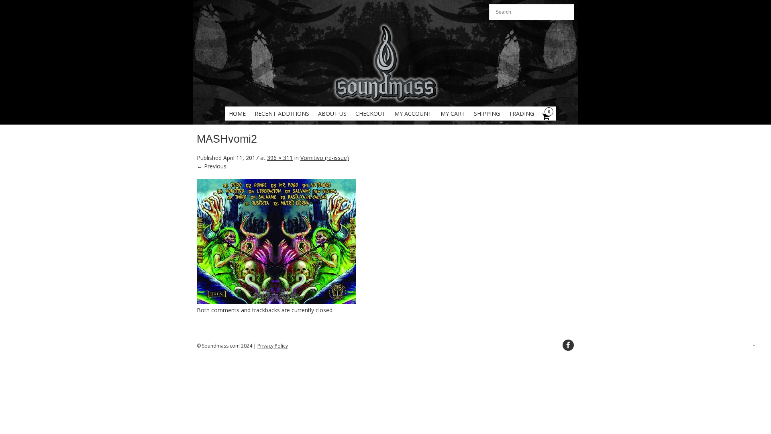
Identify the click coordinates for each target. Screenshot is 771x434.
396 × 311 (280, 158)
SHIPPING (487, 113)
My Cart (453, 113)
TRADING (521, 113)
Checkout (370, 113)
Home (237, 113)
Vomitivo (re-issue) (324, 158)
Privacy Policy (272, 345)
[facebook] (568, 345)
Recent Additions (282, 113)
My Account (413, 113)
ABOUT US (332, 113)
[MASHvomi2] (276, 301)
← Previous (211, 166)
